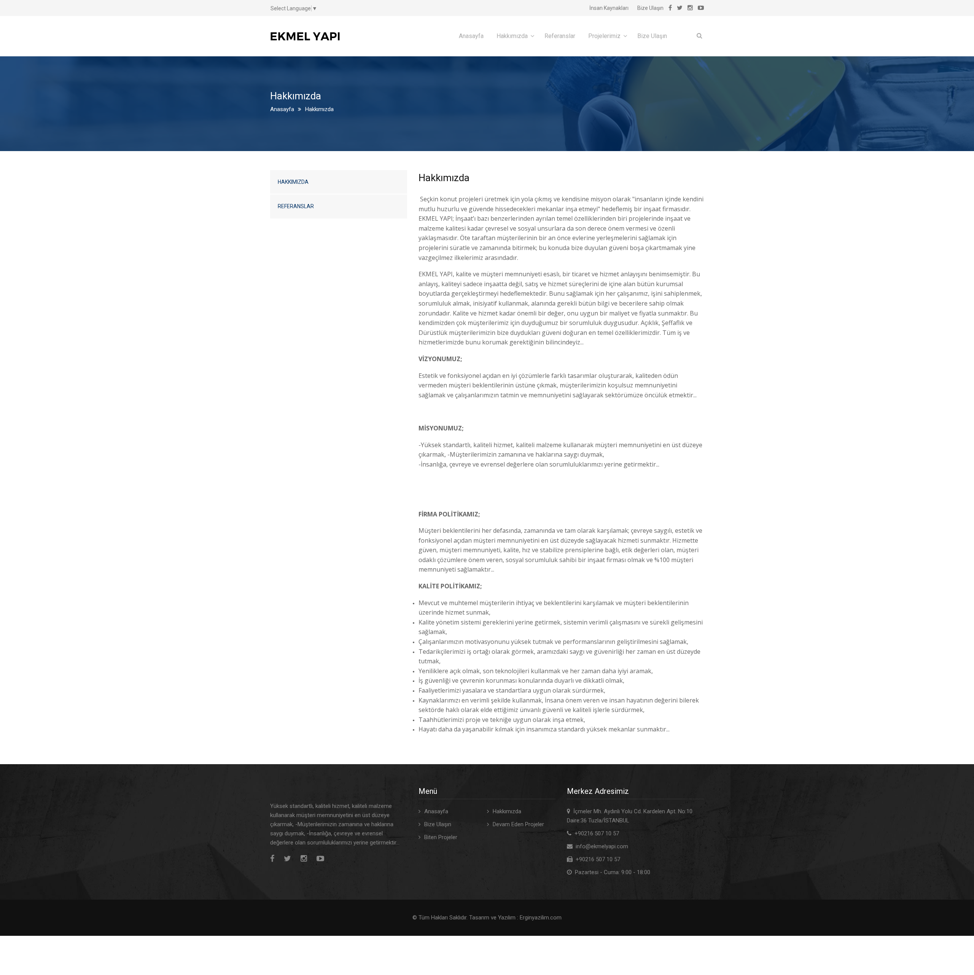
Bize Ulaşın (650, 8)
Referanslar (559, 36)
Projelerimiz (604, 36)
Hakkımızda (512, 36)
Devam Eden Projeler (518, 824)
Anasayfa (471, 36)
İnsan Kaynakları (609, 8)
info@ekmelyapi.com (602, 846)
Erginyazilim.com (541, 917)
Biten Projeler (440, 837)
